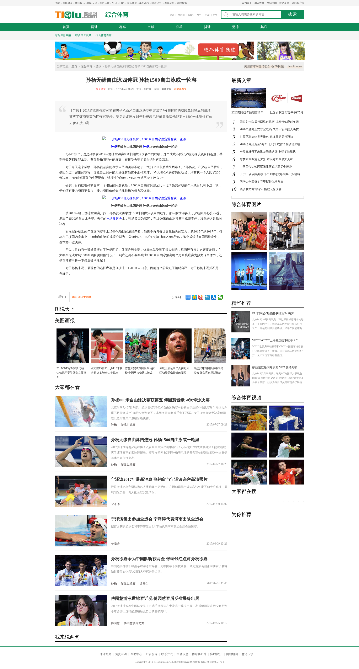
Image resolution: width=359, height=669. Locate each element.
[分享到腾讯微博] (207, 297)
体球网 (76, 15)
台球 (151, 27)
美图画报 (144, 3)
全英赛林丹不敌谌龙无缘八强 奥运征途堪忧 (268, 151)
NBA (114, 3)
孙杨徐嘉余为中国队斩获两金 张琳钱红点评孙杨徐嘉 (159, 558)
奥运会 (117, 218)
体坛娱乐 (80, 3)
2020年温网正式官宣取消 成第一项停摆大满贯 (269, 129)
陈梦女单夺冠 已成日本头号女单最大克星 (266, 159)
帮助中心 (136, 654)
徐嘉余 (144, 583)
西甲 (199, 15)
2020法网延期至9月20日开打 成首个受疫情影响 (270, 144)
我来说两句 (180, 89)
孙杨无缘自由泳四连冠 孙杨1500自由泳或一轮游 (155, 439)
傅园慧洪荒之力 (134, 623)
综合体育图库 (104, 35)
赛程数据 (182, 2)
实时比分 (156, 3)
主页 (74, 66)
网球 (94, 27)
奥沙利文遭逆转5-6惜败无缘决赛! (261, 189)
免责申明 (121, 654)
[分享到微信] (220, 297)
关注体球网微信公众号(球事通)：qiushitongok (273, 66)
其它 (264, 27)
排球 (207, 27)
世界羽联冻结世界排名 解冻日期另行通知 (266, 136)
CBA (122, 3)
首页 (57, 3)
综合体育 (132, 3)
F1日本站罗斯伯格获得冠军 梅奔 (273, 313)
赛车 (122, 27)
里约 (109, 218)
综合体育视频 (83, 35)
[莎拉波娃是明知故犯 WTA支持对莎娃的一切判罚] (240, 375)
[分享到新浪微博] (201, 297)
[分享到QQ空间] (194, 297)
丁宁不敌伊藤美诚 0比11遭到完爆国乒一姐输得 (270, 174)
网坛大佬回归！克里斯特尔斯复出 (261, 181)
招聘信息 (182, 654)
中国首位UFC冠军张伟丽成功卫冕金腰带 (266, 166)
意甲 (215, 15)
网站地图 (272, 2)
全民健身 (68, 3)
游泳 (235, 27)
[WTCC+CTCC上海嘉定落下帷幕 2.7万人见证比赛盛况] (240, 348)
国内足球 (104, 3)
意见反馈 (284, 2)
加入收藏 (259, 2)
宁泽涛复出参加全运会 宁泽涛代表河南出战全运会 (157, 519)
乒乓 (179, 27)
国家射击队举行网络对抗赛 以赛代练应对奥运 (269, 121)
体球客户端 (298, 2)
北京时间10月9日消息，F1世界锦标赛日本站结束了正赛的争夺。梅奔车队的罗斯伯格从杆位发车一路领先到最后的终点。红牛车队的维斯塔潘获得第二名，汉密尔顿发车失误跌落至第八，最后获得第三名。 (278, 328)
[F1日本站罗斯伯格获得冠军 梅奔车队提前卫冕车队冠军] (240, 321)
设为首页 (247, 2)
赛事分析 (170, 3)
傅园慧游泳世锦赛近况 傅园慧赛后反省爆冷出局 (155, 598)
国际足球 (92, 3)
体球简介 (105, 654)
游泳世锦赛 (84, 297)
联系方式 (167, 654)
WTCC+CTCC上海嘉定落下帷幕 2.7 (275, 340)
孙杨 (114, 146)
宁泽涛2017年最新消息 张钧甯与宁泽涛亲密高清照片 (159, 479)
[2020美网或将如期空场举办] (248, 107)
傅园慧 (115, 623)
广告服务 (151, 654)
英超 (207, 15)
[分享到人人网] (213, 297)
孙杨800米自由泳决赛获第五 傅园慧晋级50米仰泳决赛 (160, 400)
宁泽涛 (115, 504)
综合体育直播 (63, 35)
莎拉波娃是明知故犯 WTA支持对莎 (274, 367)
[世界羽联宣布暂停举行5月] (287, 107)
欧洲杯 (181, 15)
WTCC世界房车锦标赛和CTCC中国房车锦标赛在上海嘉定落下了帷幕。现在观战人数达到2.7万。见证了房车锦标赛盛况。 (277, 351)
